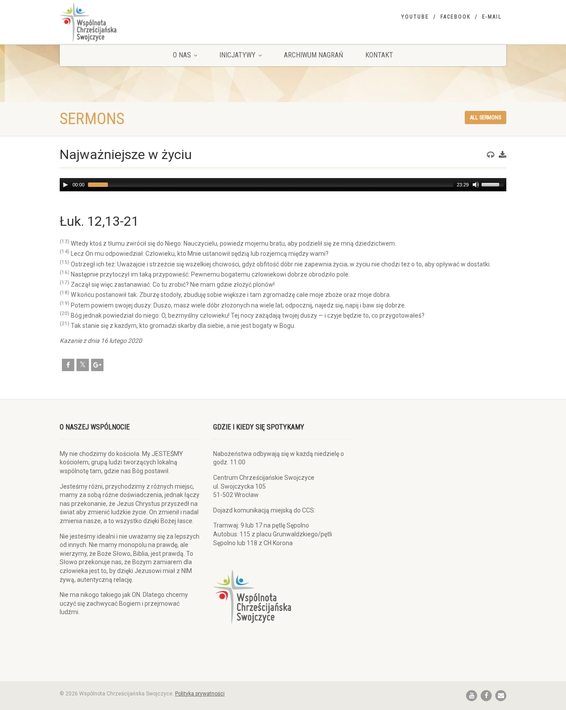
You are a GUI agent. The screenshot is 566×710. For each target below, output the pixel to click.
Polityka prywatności (200, 694)
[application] (283, 184)
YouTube (415, 17)
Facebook (455, 17)
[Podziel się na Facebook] (68, 365)
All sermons (485, 117)
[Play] (65, 184)
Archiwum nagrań (313, 55)
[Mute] (475, 184)
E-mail (492, 17)
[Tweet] (82, 365)
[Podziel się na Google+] (97, 365)
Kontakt (379, 55)
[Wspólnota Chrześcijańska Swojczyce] (130, 22)
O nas (182, 55)
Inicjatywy (237, 55)
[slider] (494, 184)
